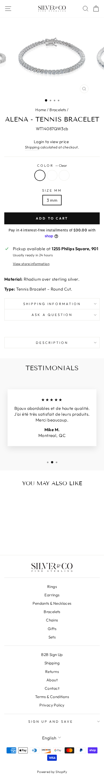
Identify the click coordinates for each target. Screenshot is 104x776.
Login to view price (51, 141)
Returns (52, 671)
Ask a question (52, 315)
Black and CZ (64, 175)
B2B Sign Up (52, 654)
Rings (52, 586)
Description (52, 343)
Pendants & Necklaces (52, 603)
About (52, 680)
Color (52, 165)
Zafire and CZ (52, 175)
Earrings (51, 595)
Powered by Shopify (52, 772)
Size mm (52, 190)
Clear (40, 175)
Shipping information (52, 304)
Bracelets (57, 109)
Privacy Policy (52, 705)
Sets (52, 637)
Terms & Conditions (52, 696)
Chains (52, 620)
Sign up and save (50, 721)
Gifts (52, 628)
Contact (52, 688)
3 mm (52, 200)
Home (40, 109)
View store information (31, 264)
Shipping (32, 147)
